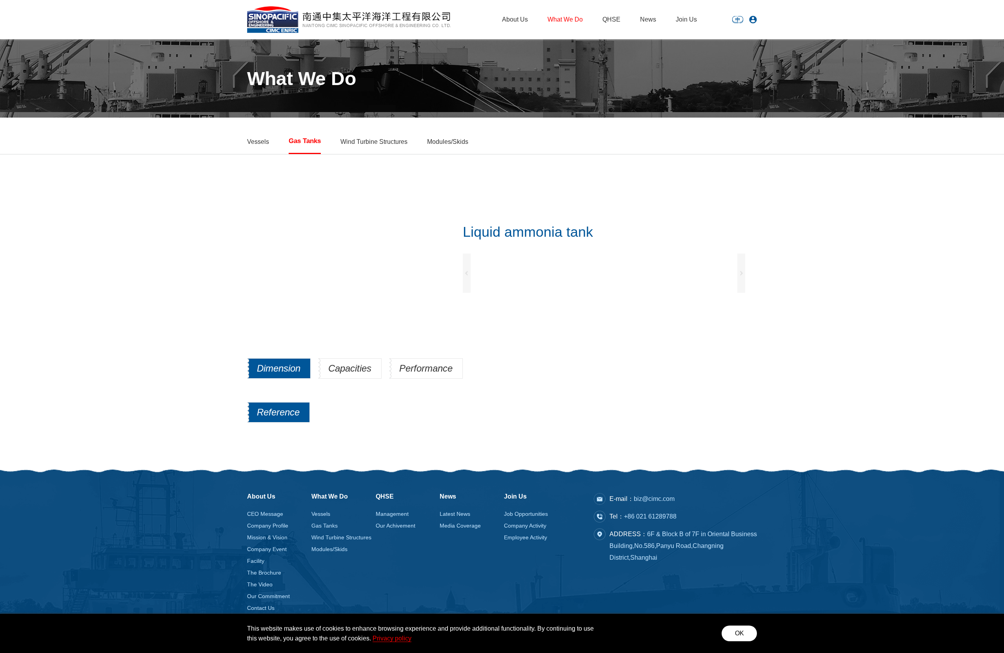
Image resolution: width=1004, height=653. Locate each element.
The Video (260, 584)
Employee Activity (525, 537)
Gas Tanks (305, 141)
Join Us (686, 19)
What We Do (565, 19)
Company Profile (267, 525)
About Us (515, 19)
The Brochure (264, 573)
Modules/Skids (447, 141)
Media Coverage (460, 525)
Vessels (258, 141)
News (648, 19)
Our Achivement (395, 525)
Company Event (267, 549)
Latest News (455, 514)
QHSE (611, 19)
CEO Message (265, 514)
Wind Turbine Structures (373, 141)
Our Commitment (268, 596)
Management (392, 514)
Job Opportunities (526, 514)
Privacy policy (392, 638)
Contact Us (261, 608)
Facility (255, 561)
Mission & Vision (267, 537)
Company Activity (525, 525)
